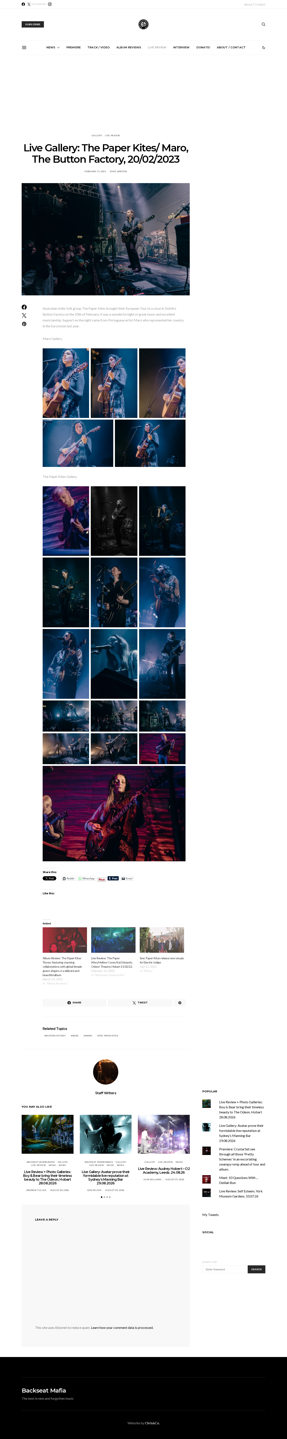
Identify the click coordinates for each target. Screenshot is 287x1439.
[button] (263, 47)
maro (88, 1035)
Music (52, 1165)
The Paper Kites (108, 1035)
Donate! (203, 47)
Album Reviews (128, 47)
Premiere (73, 47)
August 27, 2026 (174, 1179)
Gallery (97, 135)
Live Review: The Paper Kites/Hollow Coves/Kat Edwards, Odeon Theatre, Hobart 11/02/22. (112, 962)
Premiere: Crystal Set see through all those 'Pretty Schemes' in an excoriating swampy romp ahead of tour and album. (242, 1159)
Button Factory (56, 1035)
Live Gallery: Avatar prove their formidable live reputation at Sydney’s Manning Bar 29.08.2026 (193, 102)
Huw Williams (152, 1179)
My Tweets (210, 1215)
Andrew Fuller (36, 1190)
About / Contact (254, 4)
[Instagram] (49, 4)
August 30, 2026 (59, 1190)
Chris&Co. (152, 1423)
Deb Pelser (94, 1190)
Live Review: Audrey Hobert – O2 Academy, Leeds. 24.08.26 (164, 1171)
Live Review (157, 47)
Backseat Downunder (41, 1162)
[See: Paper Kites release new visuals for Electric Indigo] (162, 940)
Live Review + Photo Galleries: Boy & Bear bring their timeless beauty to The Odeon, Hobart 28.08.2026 (145, 101)
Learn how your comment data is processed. (122, 1327)
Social (208, 1232)
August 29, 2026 (114, 1190)
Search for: (209, 1262)
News (50, 47)
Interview (181, 47)
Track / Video (98, 47)
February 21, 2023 (95, 171)
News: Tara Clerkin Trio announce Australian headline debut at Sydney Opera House (50, 102)
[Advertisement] (237, 1316)
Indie (75, 1035)
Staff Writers (118, 171)
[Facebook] (23, 4)
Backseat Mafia (44, 1390)
